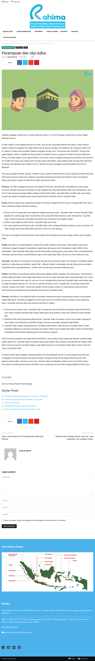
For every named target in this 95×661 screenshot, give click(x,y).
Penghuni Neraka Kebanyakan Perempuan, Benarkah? (26, 396)
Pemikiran (29, 44)
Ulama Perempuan (23, 31)
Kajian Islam (8, 31)
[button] (90, 31)
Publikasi (64, 31)
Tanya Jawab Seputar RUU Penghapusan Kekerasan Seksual (23, 437)
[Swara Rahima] (47, 16)
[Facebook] (79, 1)
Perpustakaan (52, 31)
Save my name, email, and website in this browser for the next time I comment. (35, 520)
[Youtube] (91, 1)
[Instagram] (83, 1)
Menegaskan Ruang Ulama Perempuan (20, 406)
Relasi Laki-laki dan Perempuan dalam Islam (22, 409)
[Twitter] (87, 1)
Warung (74, 31)
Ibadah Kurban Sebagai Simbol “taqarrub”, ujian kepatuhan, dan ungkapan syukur (74, 437)
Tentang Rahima (9, 37)
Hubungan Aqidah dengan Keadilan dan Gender (23, 399)
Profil (25, 47)
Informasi (39, 31)
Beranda (5, 44)
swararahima (12, 57)
